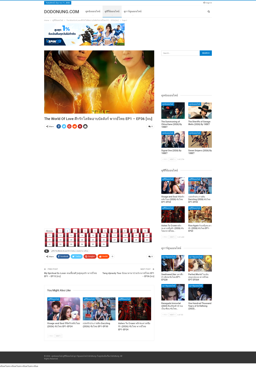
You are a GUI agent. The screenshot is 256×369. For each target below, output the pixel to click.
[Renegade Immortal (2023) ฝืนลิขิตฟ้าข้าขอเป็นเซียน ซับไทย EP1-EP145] (173, 292)
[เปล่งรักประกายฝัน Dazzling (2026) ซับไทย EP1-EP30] (99, 308)
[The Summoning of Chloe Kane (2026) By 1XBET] (173, 110)
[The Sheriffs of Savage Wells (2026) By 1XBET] (200, 110)
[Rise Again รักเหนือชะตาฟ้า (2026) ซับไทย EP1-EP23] (200, 214)
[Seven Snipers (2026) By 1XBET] (200, 139)
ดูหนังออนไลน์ (92, 11)
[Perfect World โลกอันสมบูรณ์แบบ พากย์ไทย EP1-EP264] (200, 263)
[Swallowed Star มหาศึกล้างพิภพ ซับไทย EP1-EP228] (173, 263)
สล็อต (35, 366)
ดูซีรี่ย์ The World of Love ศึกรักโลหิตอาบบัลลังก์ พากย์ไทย (69, 251)
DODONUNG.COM (61, 11)
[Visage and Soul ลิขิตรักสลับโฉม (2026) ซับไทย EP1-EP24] (63, 308)
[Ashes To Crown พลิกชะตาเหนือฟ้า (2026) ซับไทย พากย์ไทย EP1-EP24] (134, 308)
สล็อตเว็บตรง (5, 366)
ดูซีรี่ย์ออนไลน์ (112, 11)
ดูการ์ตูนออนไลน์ (132, 11)
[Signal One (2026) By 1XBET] (173, 139)
